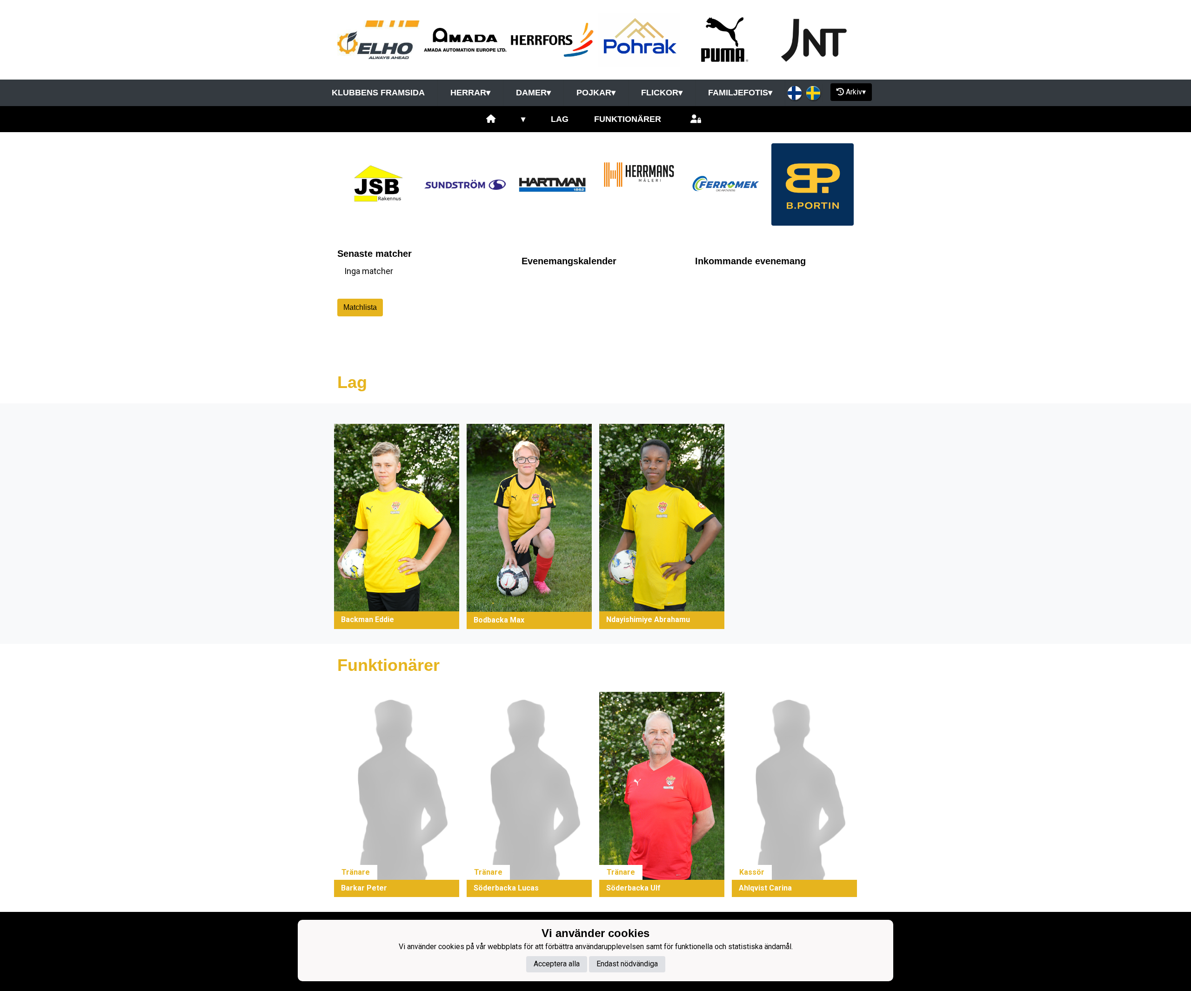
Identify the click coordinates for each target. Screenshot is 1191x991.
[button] (396, 526)
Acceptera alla (557, 963)
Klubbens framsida (378, 92)
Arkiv (856, 91)
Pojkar (596, 92)
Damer (533, 92)
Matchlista (360, 307)
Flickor (661, 92)
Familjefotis (740, 92)
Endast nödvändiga (627, 963)
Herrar (470, 92)
